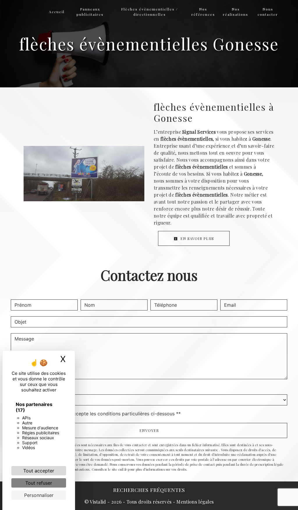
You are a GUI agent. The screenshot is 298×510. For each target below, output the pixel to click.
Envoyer (149, 430)
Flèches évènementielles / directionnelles (149, 12)
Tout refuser (38, 483)
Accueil (57, 11)
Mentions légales (194, 502)
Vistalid (98, 502)
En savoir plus (196, 238)
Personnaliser (39, 495)
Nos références (203, 12)
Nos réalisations (235, 12)
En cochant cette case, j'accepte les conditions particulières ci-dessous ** (99, 414)
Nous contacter (268, 12)
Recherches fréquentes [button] (149, 489)
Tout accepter (38, 471)
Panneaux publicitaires (90, 12)
